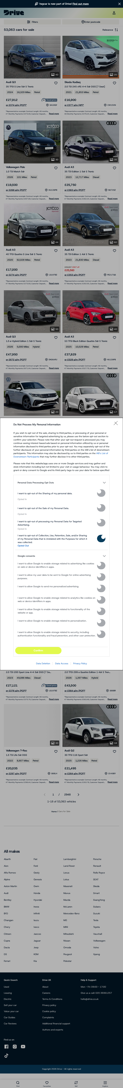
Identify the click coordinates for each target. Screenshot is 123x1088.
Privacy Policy (80, 663)
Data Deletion (43, 663)
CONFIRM (38, 650)
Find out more (81, 3)
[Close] (117, 424)
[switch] (101, 493)
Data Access (61, 663)
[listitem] (61, 482)
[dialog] (61, 544)
